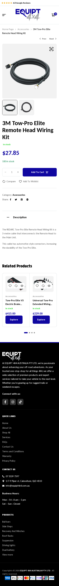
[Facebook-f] (5, 402)
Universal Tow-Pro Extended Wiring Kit (43, 304)
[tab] (29, 217)
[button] (51, 49)
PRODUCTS (8, 515)
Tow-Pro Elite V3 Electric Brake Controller (14, 304)
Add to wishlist (30, 181)
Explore (14, 319)
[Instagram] (13, 402)
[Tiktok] (20, 402)
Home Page (8, 29)
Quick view (22, 286)
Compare (11, 181)
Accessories (23, 29)
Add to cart (37, 172)
